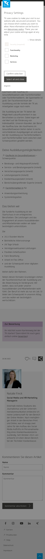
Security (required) (17, 44)
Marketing (14, 56)
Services (13, 62)
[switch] (34, 40)
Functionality (15, 50)
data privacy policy (16, 29)
